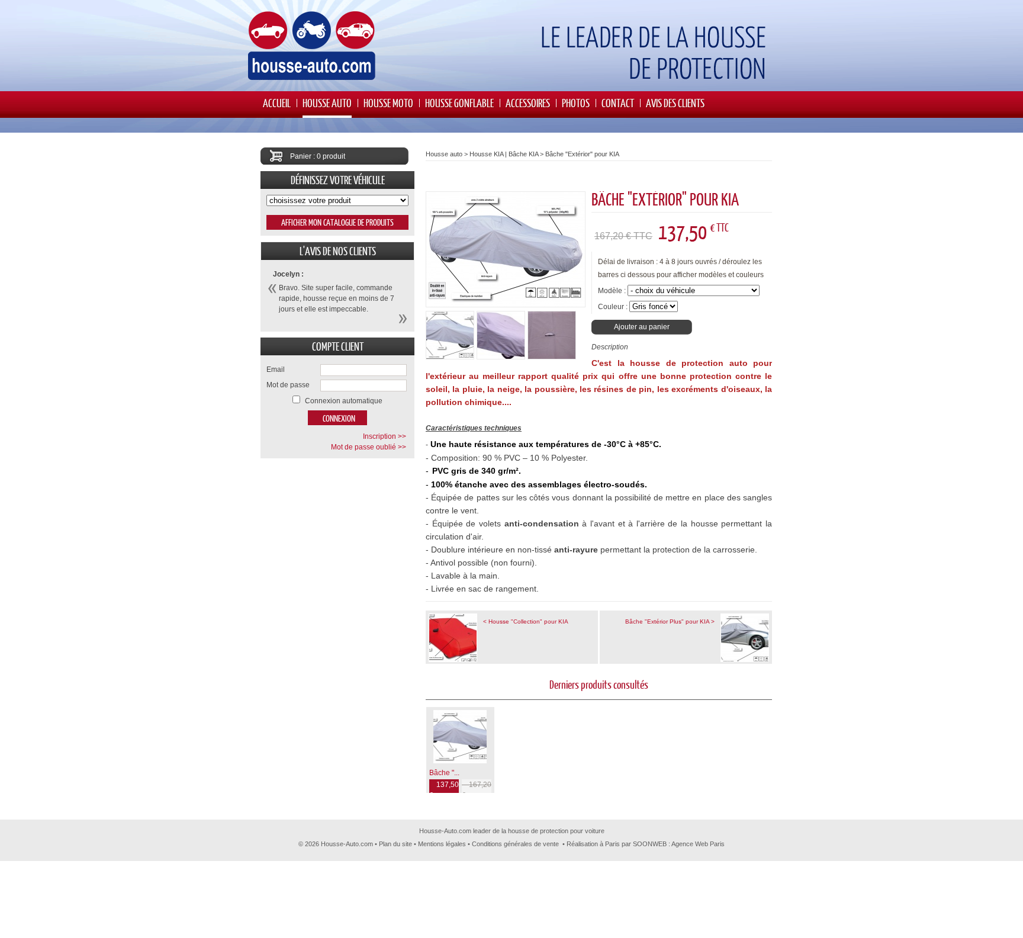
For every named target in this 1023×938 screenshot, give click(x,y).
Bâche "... (444, 773)
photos (576, 103)
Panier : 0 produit (317, 156)
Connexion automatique (343, 401)
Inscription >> (384, 436)
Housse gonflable (459, 103)
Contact (617, 103)
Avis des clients (675, 103)
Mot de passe (288, 385)
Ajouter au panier (642, 327)
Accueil (277, 103)
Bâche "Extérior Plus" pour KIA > (670, 621)
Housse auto (327, 103)
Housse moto (388, 103)
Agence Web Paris (698, 843)
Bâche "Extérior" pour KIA (582, 154)
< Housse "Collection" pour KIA (525, 621)
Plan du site (395, 843)
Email (275, 369)
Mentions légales (442, 843)
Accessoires (528, 103)
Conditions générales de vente (515, 843)
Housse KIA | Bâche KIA (503, 154)
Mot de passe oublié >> (368, 447)
